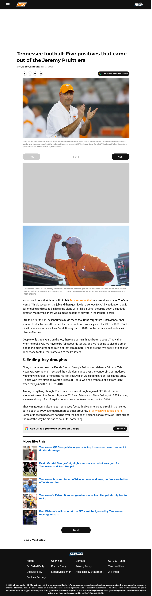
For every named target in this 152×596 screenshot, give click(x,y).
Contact (80, 560)
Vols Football (39, 540)
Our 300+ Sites (116, 560)
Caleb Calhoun (29, 66)
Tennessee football (81, 300)
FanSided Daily (35, 566)
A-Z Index (113, 571)
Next (120, 156)
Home (26, 540)
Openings (56, 560)
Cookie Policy (34, 571)
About (30, 560)
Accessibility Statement (89, 571)
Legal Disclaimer (61, 571)
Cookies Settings (36, 577)
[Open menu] (8, 4)
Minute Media (19, 585)
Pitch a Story (58, 566)
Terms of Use (116, 566)
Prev (31, 156)
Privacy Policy (84, 566)
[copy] (41, 73)
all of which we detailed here (105, 410)
